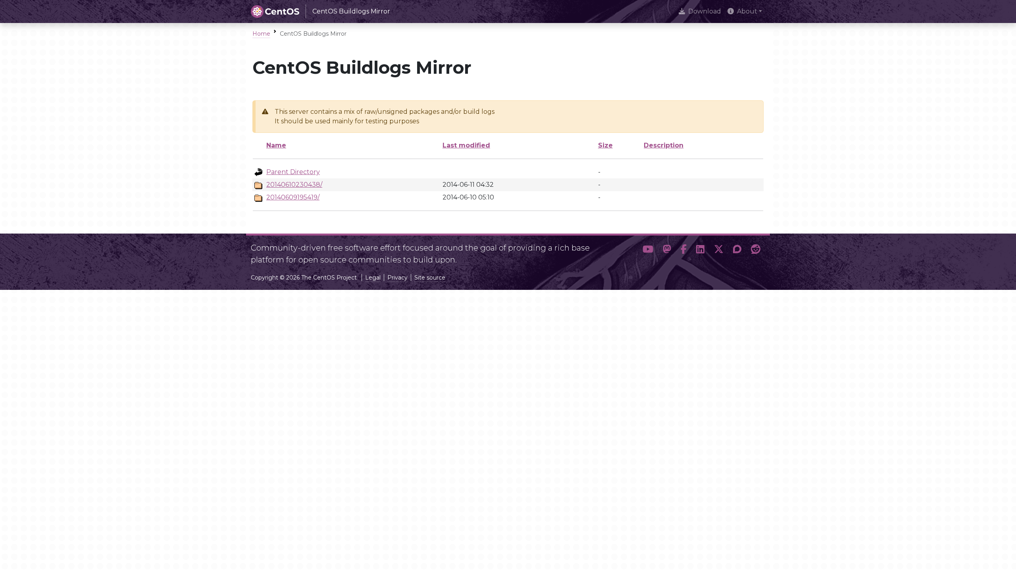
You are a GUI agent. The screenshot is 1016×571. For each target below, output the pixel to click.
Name (276, 145)
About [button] (747, 11)
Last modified (466, 145)
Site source (429, 277)
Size (605, 145)
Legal (373, 277)
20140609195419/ (292, 197)
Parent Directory (293, 172)
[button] (648, 250)
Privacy (397, 277)
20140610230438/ (294, 184)
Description (663, 145)
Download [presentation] (704, 11)
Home (261, 33)
